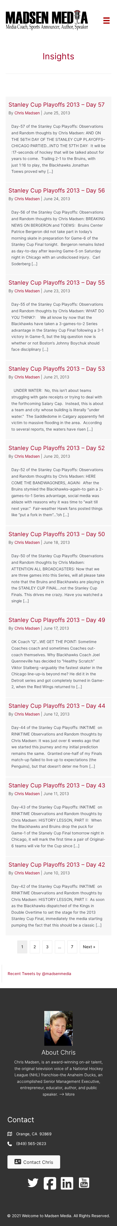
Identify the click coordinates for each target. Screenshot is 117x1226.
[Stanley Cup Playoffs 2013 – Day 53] (58, 400)
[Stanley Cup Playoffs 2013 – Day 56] (58, 228)
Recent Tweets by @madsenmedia (39, 973)
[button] (32, 1183)
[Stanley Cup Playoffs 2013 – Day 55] (58, 317)
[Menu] (106, 20)
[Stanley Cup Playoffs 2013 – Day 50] (58, 568)
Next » (89, 946)
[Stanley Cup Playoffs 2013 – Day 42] (58, 896)
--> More (67, 1094)
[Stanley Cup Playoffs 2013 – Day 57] (58, 139)
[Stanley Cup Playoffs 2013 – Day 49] (58, 654)
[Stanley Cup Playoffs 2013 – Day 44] (58, 737)
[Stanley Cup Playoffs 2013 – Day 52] (58, 482)
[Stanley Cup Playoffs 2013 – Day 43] (58, 816)
